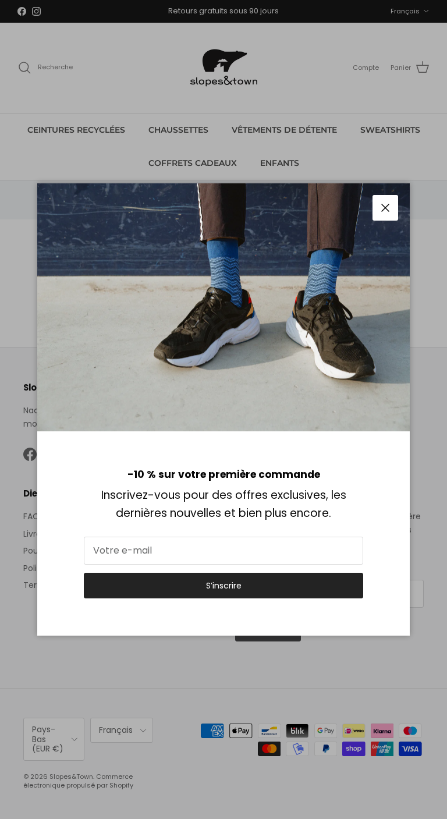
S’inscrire (224, 585)
